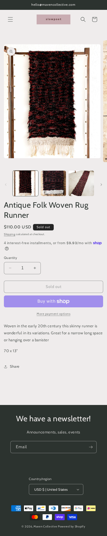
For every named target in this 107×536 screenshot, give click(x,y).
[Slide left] (5, 184)
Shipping (9, 234)
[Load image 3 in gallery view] (81, 183)
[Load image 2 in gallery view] (53, 183)
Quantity (10, 258)
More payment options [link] (53, 314)
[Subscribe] (90, 447)
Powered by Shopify (71, 526)
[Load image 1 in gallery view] (25, 183)
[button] (10, 19)
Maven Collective (45, 526)
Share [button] (14, 366)
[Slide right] (101, 184)
